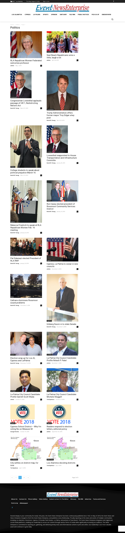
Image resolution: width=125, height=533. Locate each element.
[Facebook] (113, 1)
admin (12, 65)
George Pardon (14, 431)
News (12, 297)
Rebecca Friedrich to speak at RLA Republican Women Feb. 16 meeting (25, 227)
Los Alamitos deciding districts (61, 463)
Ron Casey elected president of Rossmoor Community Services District (61, 206)
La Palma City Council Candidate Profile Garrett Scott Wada (25, 395)
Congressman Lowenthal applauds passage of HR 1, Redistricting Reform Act (25, 103)
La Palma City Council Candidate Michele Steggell (61, 395)
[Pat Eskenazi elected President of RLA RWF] (26, 247)
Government (50, 51)
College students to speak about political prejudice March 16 (24, 171)
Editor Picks (50, 459)
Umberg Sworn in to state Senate (61, 324)
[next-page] (28, 477)
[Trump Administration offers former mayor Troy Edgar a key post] (62, 90)
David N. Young (14, 108)
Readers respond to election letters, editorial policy (59, 427)
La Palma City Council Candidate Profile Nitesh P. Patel (61, 359)
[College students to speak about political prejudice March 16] (26, 146)
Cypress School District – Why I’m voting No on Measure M (25, 427)
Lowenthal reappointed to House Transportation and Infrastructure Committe (62, 157)
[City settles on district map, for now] (26, 448)
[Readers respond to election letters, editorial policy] (62, 414)
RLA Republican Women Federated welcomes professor (26, 61)
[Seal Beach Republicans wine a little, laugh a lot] (62, 42)
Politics (18, 24)
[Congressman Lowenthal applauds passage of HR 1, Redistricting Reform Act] (26, 84)
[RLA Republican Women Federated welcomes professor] (26, 44)
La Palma (49, 152)
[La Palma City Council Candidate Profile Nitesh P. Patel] (62, 344)
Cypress (13, 222)
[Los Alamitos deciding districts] (62, 448)
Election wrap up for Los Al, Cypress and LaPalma (22, 359)
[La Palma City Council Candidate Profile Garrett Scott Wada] (26, 380)
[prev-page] (12, 477)
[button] (112, 19)
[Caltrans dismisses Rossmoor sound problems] (26, 286)
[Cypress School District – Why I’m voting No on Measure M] (26, 414)
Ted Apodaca (50, 399)
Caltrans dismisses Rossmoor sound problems (24, 301)
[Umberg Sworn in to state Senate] (62, 298)
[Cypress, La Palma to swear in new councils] (62, 249)
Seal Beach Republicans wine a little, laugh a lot (61, 56)
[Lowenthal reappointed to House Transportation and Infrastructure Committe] (62, 139)
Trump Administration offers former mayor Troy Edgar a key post (60, 115)
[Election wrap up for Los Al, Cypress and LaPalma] (26, 344)
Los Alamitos (50, 109)
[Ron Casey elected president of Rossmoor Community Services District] (62, 191)
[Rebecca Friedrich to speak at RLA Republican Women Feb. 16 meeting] (26, 201)
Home (12, 24)
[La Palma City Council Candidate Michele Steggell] (62, 380)
